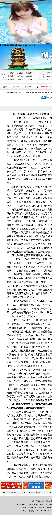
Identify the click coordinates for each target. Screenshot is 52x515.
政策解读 (29, 73)
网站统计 (41, 501)
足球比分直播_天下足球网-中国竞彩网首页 (34, 92)
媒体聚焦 (11, 79)
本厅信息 (20, 76)
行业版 (18, 87)
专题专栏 (29, 79)
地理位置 (34, 501)
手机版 (30, 87)
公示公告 (20, 79)
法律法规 (11, 73)
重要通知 (11, 76)
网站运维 (49, 501)
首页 (7, 87)
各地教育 (29, 76)
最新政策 (20, 73)
